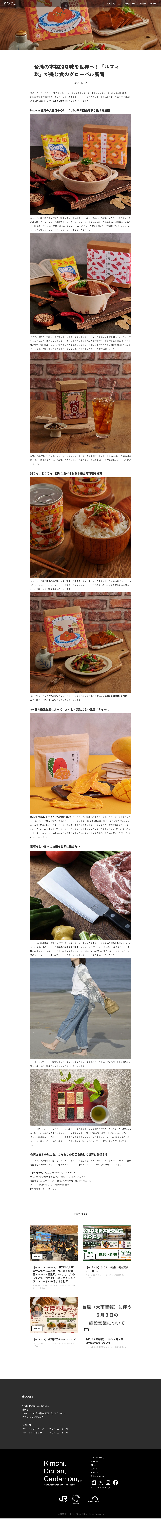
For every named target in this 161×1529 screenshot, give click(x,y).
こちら (53, 1188)
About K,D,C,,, (113, 3)
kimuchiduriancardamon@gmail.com (53, 1184)
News (134, 3)
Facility (125, 3)
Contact (152, 3)
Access (142, 3)
